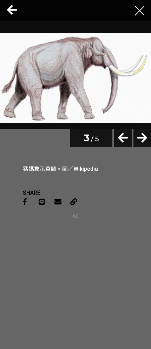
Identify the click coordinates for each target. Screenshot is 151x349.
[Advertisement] (75, 263)
